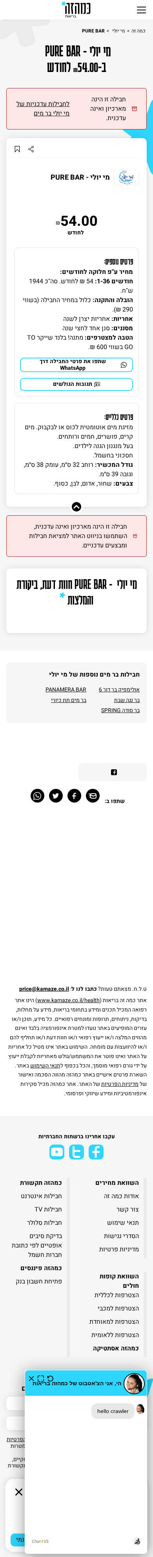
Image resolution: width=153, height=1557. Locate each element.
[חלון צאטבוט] (86, 1462)
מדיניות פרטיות (119, 1249)
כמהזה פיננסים (41, 1268)
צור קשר (128, 1209)
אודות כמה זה (121, 1196)
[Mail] (93, 796)
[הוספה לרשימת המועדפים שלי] (17, 149)
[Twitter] (56, 796)
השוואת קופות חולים (119, 1281)
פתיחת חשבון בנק (39, 1281)
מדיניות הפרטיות (119, 1084)
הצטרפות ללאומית (115, 1335)
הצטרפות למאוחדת (114, 1322)
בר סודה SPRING (120, 710)
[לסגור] (19, 1492)
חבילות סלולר (44, 1223)
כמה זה (138, 30)
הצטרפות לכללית (117, 1295)
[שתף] (31, 149)
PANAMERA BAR (66, 690)
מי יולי (118, 30)
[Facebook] (74, 796)
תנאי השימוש (45, 1066)
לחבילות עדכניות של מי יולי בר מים (42, 108)
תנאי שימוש (123, 1223)
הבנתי (23, 1539)
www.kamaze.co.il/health (68, 1000)
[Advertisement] (76, 899)
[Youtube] (56, 1152)
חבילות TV (48, 1209)
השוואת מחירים (117, 1183)
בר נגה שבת (127, 700)
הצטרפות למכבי (118, 1308)
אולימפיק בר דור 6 (119, 690)
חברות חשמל (45, 1255)
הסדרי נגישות (121, 1236)
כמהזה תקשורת (41, 1183)
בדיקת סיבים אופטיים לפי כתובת (37, 1240)
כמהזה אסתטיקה (116, 1348)
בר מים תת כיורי (68, 700)
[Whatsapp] (37, 796)
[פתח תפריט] (141, 10)
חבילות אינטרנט (41, 1196)
